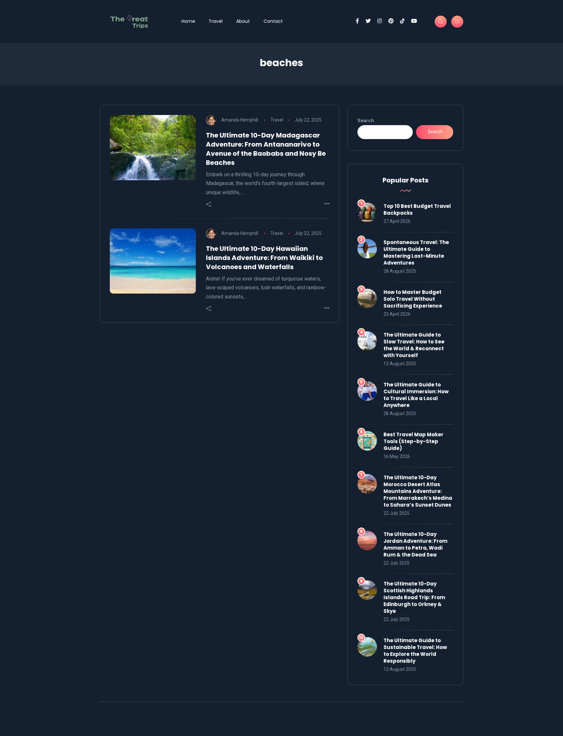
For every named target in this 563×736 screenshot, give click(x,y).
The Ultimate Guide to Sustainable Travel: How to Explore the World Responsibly (415, 650)
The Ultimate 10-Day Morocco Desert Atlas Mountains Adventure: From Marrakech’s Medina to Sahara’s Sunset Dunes (417, 491)
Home (188, 21)
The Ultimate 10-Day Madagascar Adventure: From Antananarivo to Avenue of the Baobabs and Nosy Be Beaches (266, 149)
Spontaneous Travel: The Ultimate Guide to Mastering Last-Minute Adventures (416, 252)
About (243, 21)
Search (365, 120)
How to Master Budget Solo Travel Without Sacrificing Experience (412, 299)
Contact (273, 21)
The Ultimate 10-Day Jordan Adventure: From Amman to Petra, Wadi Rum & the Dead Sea (415, 544)
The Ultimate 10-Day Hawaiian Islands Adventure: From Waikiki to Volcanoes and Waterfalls (264, 257)
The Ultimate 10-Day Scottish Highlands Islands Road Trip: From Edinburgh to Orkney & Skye (414, 597)
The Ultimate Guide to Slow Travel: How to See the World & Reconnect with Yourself (413, 345)
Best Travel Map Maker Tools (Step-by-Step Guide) (413, 441)
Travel (216, 21)
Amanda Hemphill (239, 120)
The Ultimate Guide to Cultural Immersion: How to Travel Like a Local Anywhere (416, 395)
